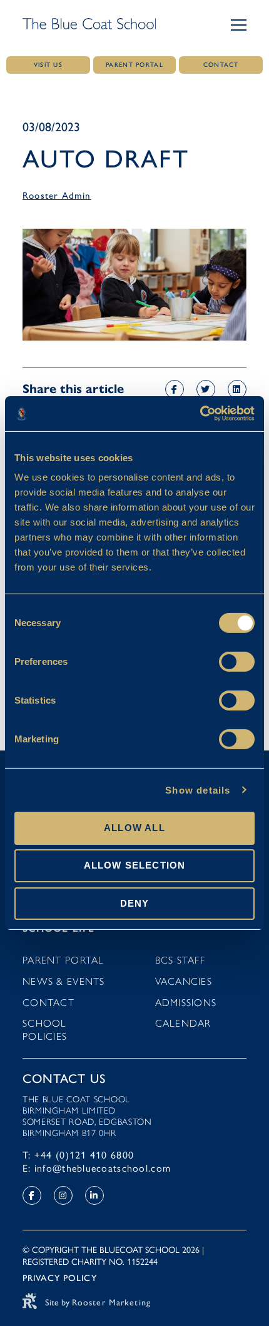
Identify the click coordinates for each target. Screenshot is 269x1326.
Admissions (186, 1003)
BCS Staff (180, 960)
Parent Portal (63, 960)
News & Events (64, 981)
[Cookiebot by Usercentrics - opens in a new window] (200, 414)
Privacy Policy (60, 1278)
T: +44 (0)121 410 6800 (78, 1155)
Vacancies (184, 981)
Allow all (134, 827)
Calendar (183, 1023)
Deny (135, 902)
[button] (238, 25)
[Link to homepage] (89, 25)
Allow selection (135, 865)
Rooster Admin (57, 195)
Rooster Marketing (111, 1302)
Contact (48, 1003)
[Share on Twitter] (205, 389)
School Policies (45, 1029)
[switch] (237, 662)
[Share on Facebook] (174, 389)
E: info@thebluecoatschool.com (97, 1168)
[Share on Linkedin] (237, 389)
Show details (197, 789)
